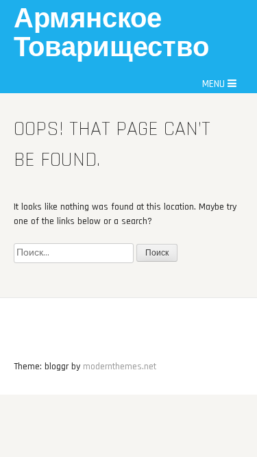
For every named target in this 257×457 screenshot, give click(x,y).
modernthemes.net (119, 366)
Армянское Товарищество (111, 34)
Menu (215, 83)
